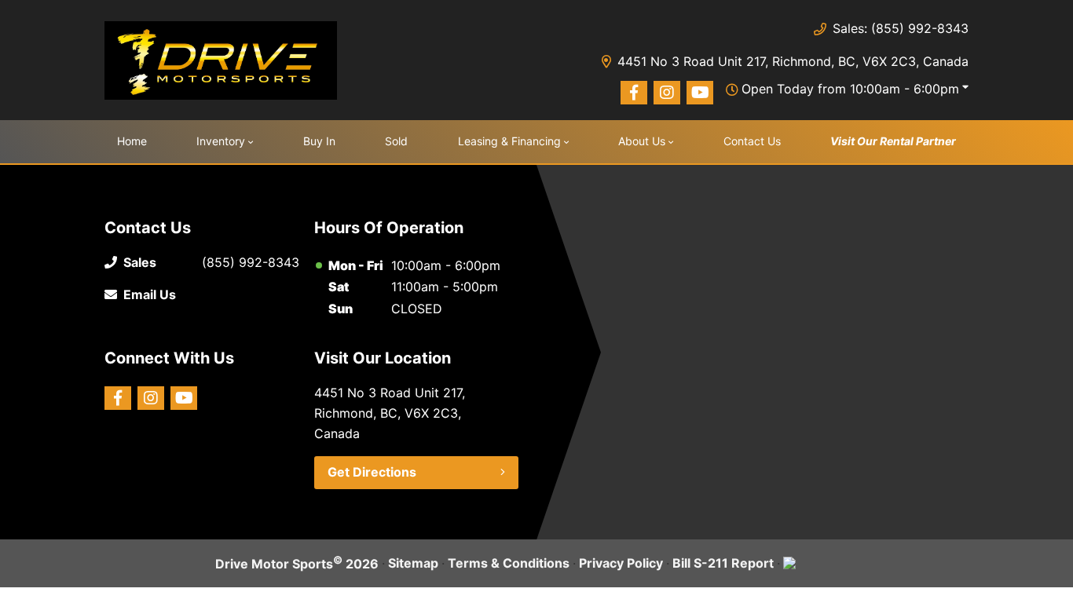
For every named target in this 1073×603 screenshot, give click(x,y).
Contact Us (752, 141)
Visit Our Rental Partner (893, 141)
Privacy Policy (621, 563)
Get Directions (372, 472)
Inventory (220, 141)
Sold (396, 141)
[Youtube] (700, 92)
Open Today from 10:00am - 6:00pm (850, 89)
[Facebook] (634, 92)
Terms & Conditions (508, 563)
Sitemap (413, 563)
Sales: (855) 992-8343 (901, 28)
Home (132, 141)
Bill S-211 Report (723, 563)
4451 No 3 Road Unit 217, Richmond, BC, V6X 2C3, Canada (793, 61)
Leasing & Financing (509, 141)
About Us (641, 141)
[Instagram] (667, 92)
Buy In (319, 141)
